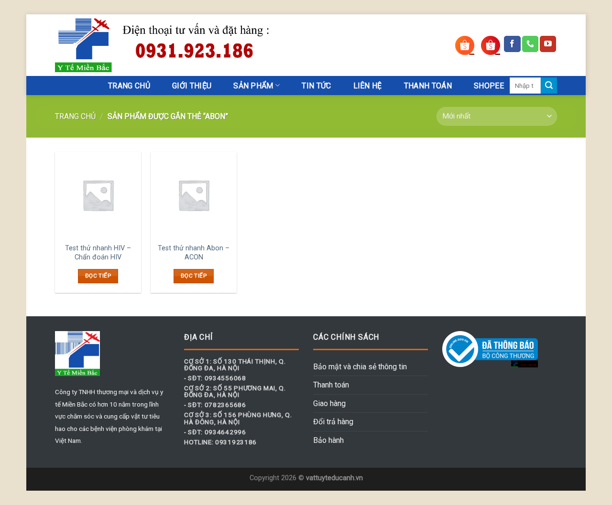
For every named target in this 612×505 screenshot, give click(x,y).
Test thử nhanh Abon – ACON (194, 252)
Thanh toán (331, 384)
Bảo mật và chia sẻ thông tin (360, 366)
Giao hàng (329, 403)
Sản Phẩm (253, 85)
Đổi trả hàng (333, 421)
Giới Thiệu (191, 85)
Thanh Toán (428, 85)
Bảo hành (328, 440)
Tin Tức (316, 85)
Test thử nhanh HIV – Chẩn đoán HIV (98, 252)
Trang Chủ (129, 85)
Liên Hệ (367, 85)
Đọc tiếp (98, 275)
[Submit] (549, 85)
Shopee (489, 85)
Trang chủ (75, 116)
